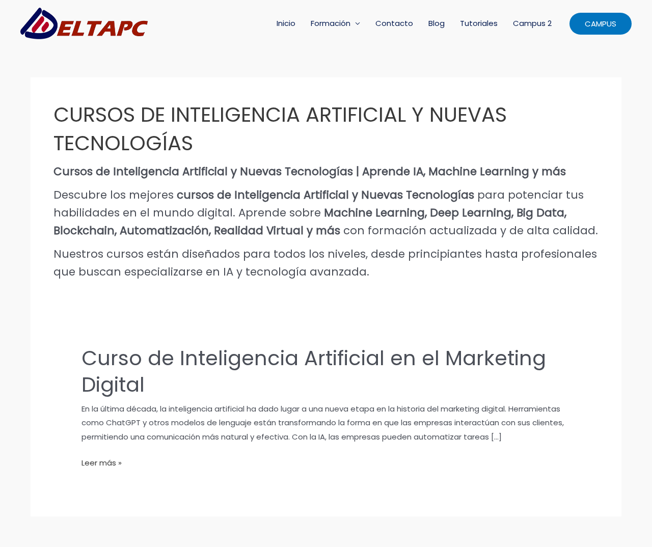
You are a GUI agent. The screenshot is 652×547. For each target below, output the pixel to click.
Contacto (394, 23)
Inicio (286, 23)
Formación (330, 23)
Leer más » (102, 463)
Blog (436, 23)
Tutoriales (479, 23)
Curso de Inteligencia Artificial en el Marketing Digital (314, 371)
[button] (600, 24)
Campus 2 (532, 23)
